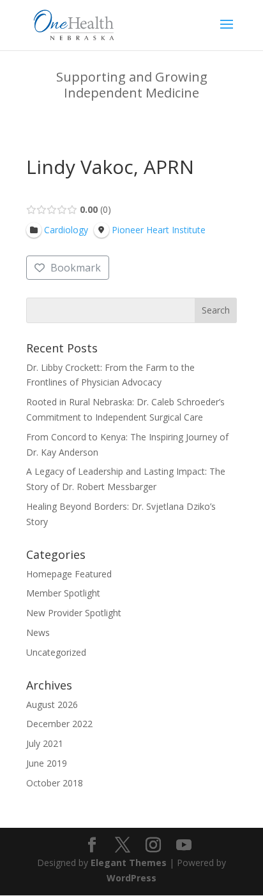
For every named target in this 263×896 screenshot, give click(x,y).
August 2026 (52, 704)
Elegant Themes (129, 862)
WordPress (131, 878)
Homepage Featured (69, 574)
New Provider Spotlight (73, 613)
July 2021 (44, 743)
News (38, 632)
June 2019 (46, 763)
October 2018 (54, 783)
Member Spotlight (63, 593)
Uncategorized (56, 652)
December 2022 (59, 724)
